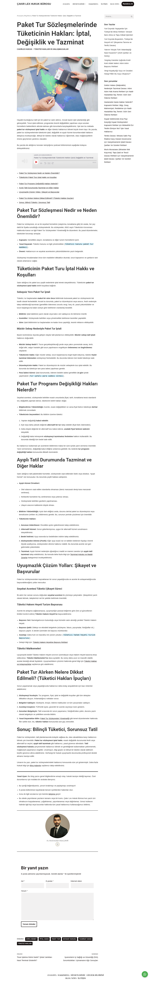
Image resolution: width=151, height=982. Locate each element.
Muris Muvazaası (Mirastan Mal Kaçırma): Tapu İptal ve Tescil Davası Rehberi (117, 152)
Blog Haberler (35, 766)
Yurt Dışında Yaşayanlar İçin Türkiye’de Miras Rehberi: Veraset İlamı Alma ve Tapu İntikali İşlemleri (118, 32)
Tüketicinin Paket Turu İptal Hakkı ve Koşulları (38, 177)
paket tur (56, 939)
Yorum (24, 891)
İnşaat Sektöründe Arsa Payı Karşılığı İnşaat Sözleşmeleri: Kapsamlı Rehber (116, 122)
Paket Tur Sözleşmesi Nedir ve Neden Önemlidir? (39, 173)
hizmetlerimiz (78, 975)
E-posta (49, 881)
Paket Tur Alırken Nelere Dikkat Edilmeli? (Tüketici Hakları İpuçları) (46, 198)
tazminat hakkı (85, 939)
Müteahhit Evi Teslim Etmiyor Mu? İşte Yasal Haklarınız (118, 128)
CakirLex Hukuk (24, 49)
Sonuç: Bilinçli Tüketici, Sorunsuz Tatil (34, 202)
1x (49, 163)
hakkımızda (63, 975)
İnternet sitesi (76, 881)
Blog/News (114, 4)
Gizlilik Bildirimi (95, 975)
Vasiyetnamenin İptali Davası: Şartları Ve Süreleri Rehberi (119, 159)
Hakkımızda (93, 4)
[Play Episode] (36, 162)
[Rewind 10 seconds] (45, 163)
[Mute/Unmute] (41, 163)
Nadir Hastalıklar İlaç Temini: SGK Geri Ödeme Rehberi (118, 95)
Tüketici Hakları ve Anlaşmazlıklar (51, 49)
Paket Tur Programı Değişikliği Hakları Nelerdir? (38, 184)
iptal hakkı (44, 939)
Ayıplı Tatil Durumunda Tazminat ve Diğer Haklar (39, 188)
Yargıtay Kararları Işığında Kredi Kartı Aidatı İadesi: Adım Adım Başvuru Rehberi (117, 63)
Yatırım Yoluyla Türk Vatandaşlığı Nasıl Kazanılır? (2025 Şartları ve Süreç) (117, 53)
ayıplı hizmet (31, 939)
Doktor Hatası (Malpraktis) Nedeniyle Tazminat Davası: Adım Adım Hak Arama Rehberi (118, 88)
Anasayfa (66, 4)
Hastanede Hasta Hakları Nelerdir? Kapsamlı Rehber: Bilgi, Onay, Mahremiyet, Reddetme (118, 105)
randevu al (128, 4)
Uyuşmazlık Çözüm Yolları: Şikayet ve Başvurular (39, 192)
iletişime (52, 794)
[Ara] (131, 16)
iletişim (82, 978)
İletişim (104, 4)
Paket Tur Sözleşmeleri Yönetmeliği (54, 718)
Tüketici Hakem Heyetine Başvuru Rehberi (50, 642)
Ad (23, 881)
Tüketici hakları (25, 943)
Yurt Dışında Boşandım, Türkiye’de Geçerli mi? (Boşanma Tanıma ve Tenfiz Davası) (118, 42)
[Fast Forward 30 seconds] (53, 163)
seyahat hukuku (69, 939)
